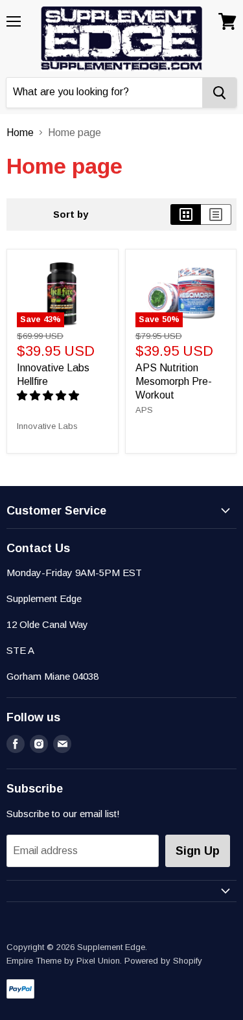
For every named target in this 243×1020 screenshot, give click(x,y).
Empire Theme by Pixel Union (63, 961)
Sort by (70, 214)
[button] (49, 395)
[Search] (219, 93)
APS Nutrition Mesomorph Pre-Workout (173, 381)
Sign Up (198, 850)
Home (20, 132)
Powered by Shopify (163, 961)
